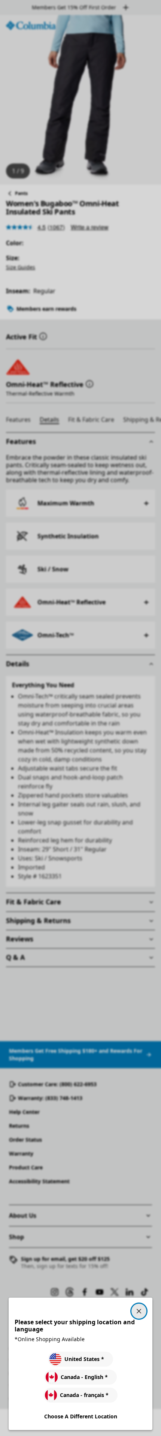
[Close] (138, 1311)
